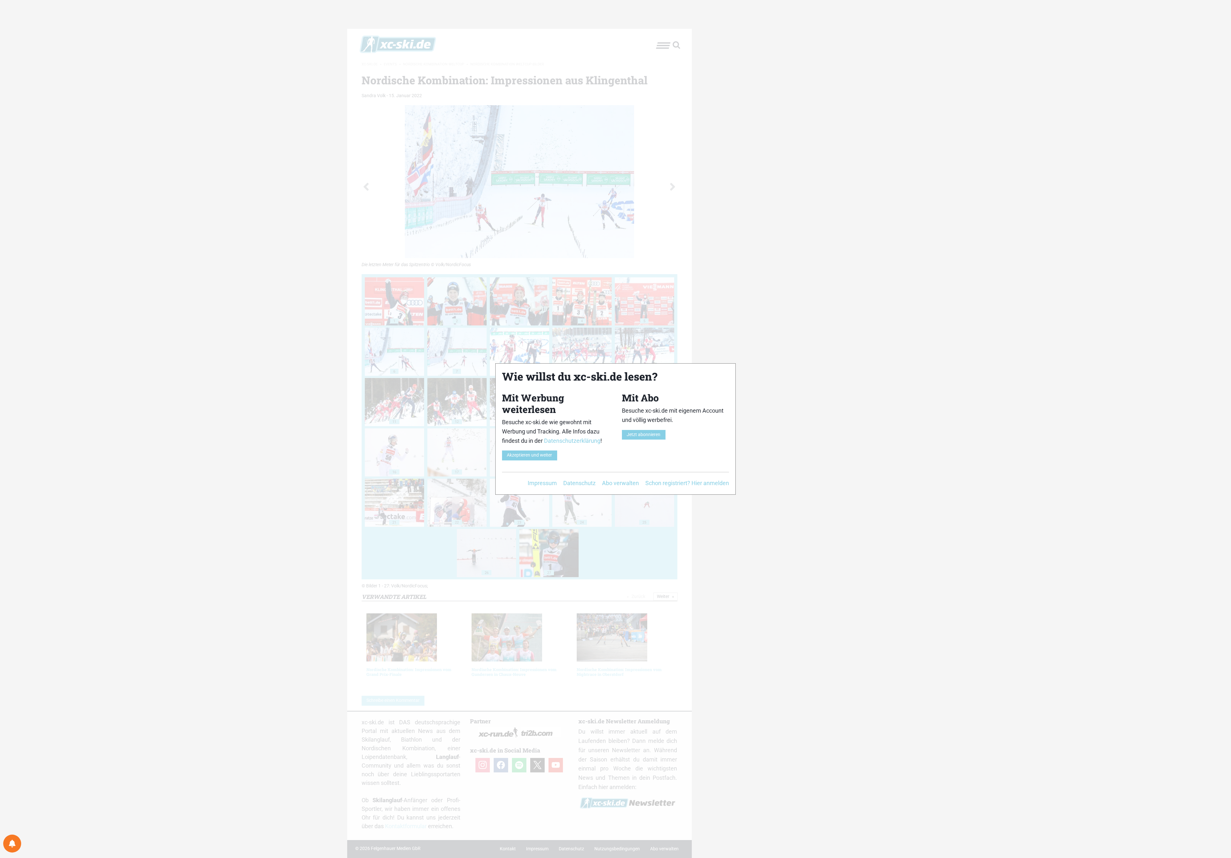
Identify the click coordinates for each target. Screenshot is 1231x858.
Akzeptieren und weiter (529, 455)
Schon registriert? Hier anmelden (687, 483)
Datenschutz (579, 483)
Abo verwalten (620, 483)
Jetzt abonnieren (643, 434)
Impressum (542, 483)
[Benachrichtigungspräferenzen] (12, 844)
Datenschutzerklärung (572, 440)
